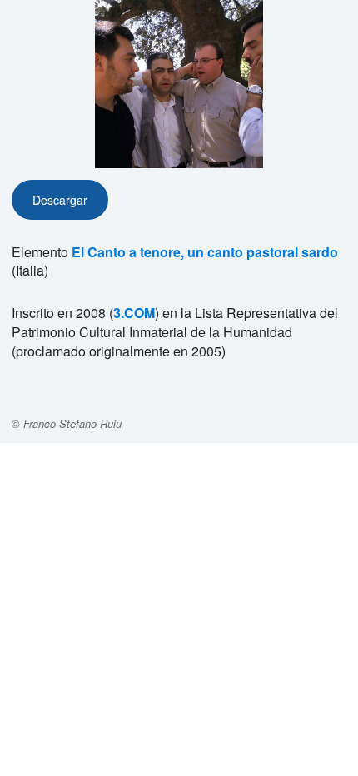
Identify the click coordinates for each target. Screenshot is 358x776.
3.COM (134, 312)
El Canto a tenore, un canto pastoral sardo (205, 251)
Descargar (59, 200)
